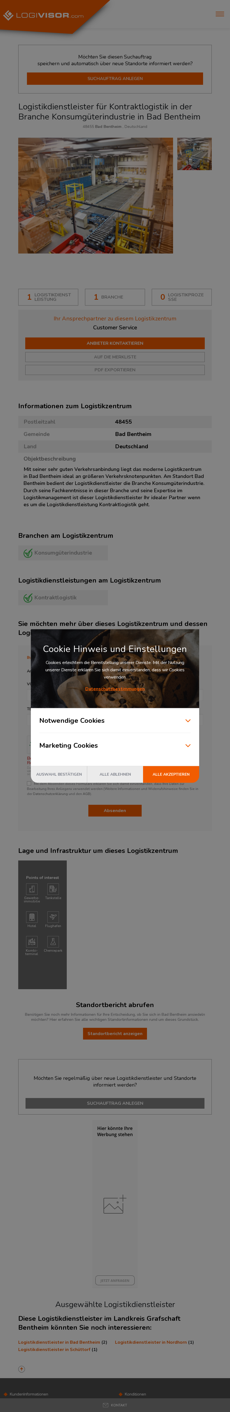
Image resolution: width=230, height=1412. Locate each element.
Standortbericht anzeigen (115, 1034)
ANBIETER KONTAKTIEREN (115, 343)
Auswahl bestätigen (59, 774)
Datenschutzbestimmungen (115, 689)
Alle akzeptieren (171, 774)
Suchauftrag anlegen (115, 79)
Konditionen (135, 1395)
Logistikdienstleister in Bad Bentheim (59, 1342)
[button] (115, 1405)
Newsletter (135, 1407)
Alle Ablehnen (115, 774)
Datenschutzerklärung (50, 794)
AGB (86, 794)
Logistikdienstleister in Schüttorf (54, 1350)
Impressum (20, 1407)
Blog (129, 1401)
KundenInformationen (29, 1395)
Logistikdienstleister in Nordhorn (151, 1342)
